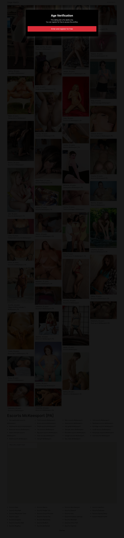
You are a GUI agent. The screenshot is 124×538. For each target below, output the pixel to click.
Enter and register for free (62, 29)
